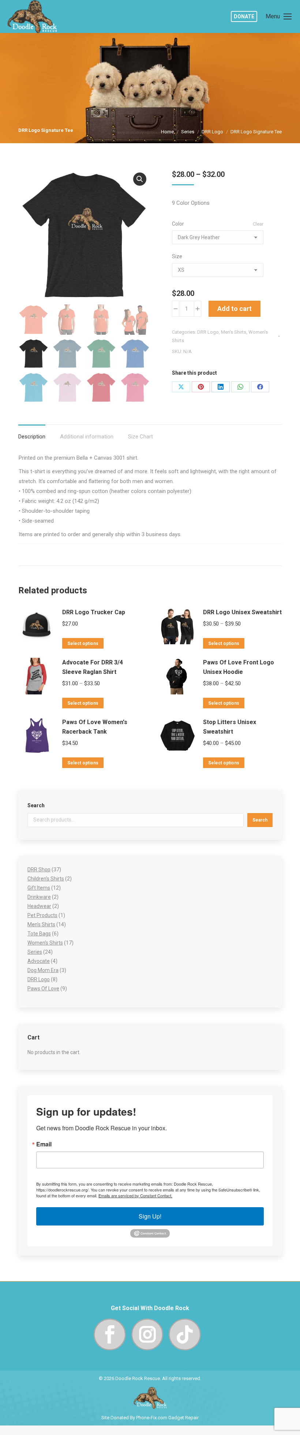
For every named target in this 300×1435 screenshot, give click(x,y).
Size (177, 256)
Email (44, 1144)
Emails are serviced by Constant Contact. (135, 1195)
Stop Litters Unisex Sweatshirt (229, 727)
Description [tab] (31, 436)
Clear (258, 224)
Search (36, 805)
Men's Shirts (233, 332)
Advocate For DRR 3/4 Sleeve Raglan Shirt (92, 667)
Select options (82, 643)
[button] (139, 179)
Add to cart (234, 308)
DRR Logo (208, 332)
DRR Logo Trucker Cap (93, 612)
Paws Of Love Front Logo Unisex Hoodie (238, 667)
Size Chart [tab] (140, 436)
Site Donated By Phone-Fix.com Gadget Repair (150, 1417)
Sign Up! (150, 1216)
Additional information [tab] (86, 436)
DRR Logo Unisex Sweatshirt (242, 612)
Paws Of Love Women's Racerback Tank (94, 727)
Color (178, 224)
